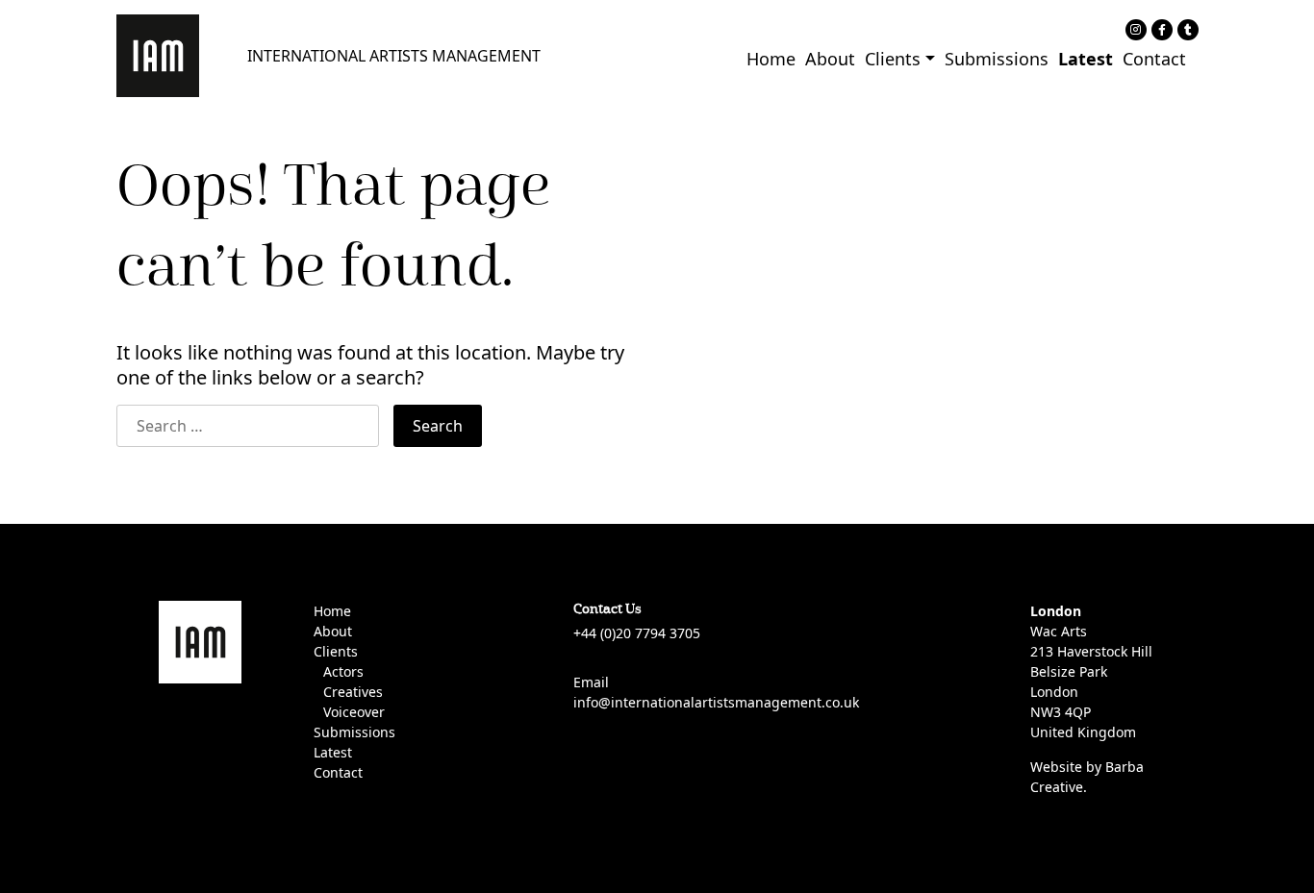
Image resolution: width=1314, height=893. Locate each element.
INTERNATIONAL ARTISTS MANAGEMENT (394, 55)
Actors (343, 671)
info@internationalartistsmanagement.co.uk (716, 702)
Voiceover (354, 712)
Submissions (997, 58)
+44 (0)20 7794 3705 (636, 633)
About (830, 58)
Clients (893, 58)
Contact (1154, 58)
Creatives (353, 691)
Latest (1085, 58)
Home (771, 58)
